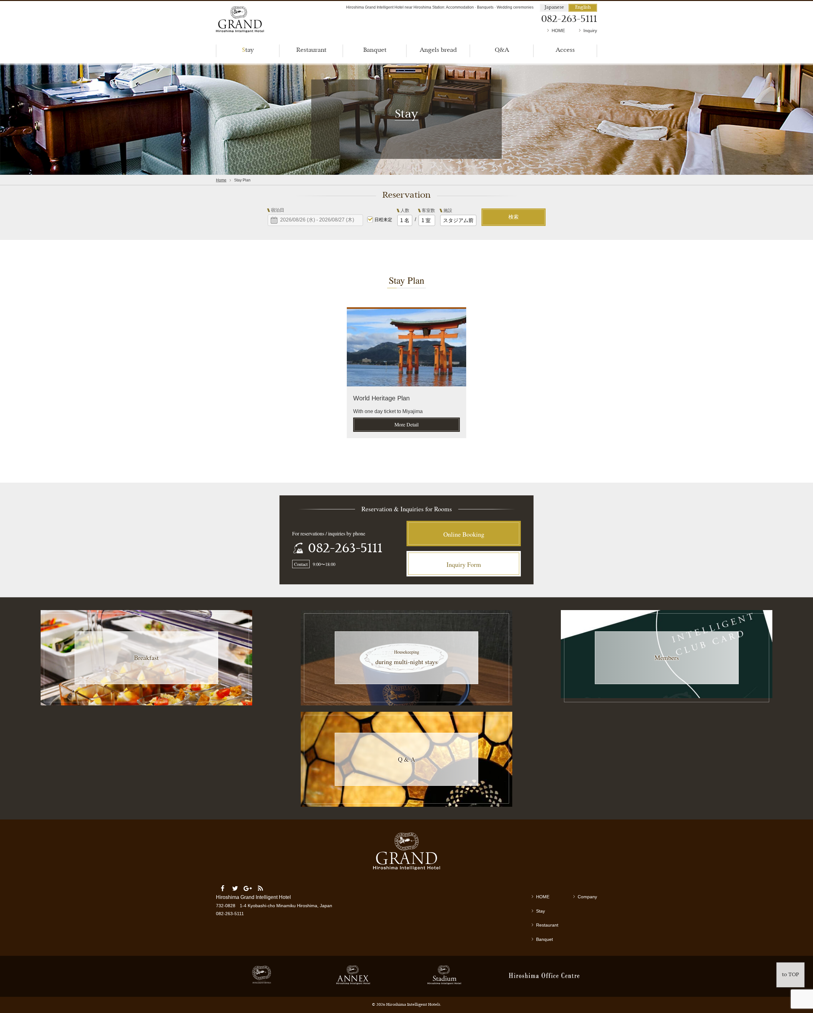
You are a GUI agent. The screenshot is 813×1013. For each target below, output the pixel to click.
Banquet (544, 939)
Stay (540, 911)
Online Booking (463, 534)
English (583, 7)
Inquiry (590, 30)
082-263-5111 (345, 549)
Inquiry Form (464, 564)
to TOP (790, 975)
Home (221, 180)
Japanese (554, 7)
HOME (558, 30)
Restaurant (547, 925)
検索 (513, 217)
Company (587, 896)
